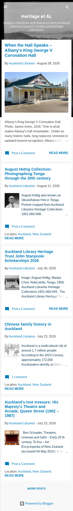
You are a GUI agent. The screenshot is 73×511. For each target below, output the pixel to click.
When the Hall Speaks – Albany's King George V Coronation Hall (29, 50)
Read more (58, 153)
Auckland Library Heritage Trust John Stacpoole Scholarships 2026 (29, 256)
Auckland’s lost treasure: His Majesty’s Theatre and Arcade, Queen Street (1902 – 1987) (32, 409)
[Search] (67, 8)
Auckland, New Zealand (34, 234)
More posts (36, 488)
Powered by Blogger (38, 503)
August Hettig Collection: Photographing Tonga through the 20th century (28, 173)
